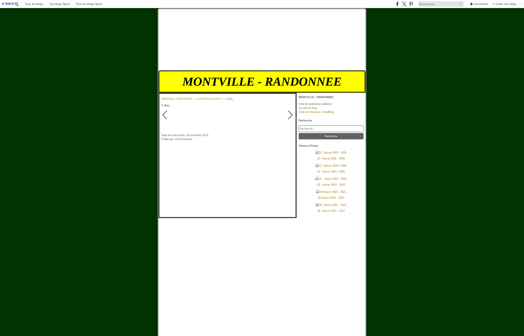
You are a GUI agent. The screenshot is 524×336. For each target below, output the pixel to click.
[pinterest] (410, 4)
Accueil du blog (308, 108)
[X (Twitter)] (404, 4)
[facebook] (397, 4)
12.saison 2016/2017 (208, 99)
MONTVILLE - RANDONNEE (176, 99)
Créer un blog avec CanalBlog (316, 111)
